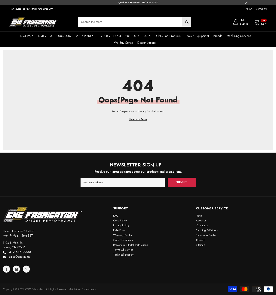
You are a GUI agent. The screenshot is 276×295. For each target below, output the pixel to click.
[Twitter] (26, 269)
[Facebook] (6, 269)
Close (246, 2)
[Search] (134, 22)
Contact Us (261, 9)
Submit (181, 182)
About (249, 9)
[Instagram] (16, 269)
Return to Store (138, 119)
